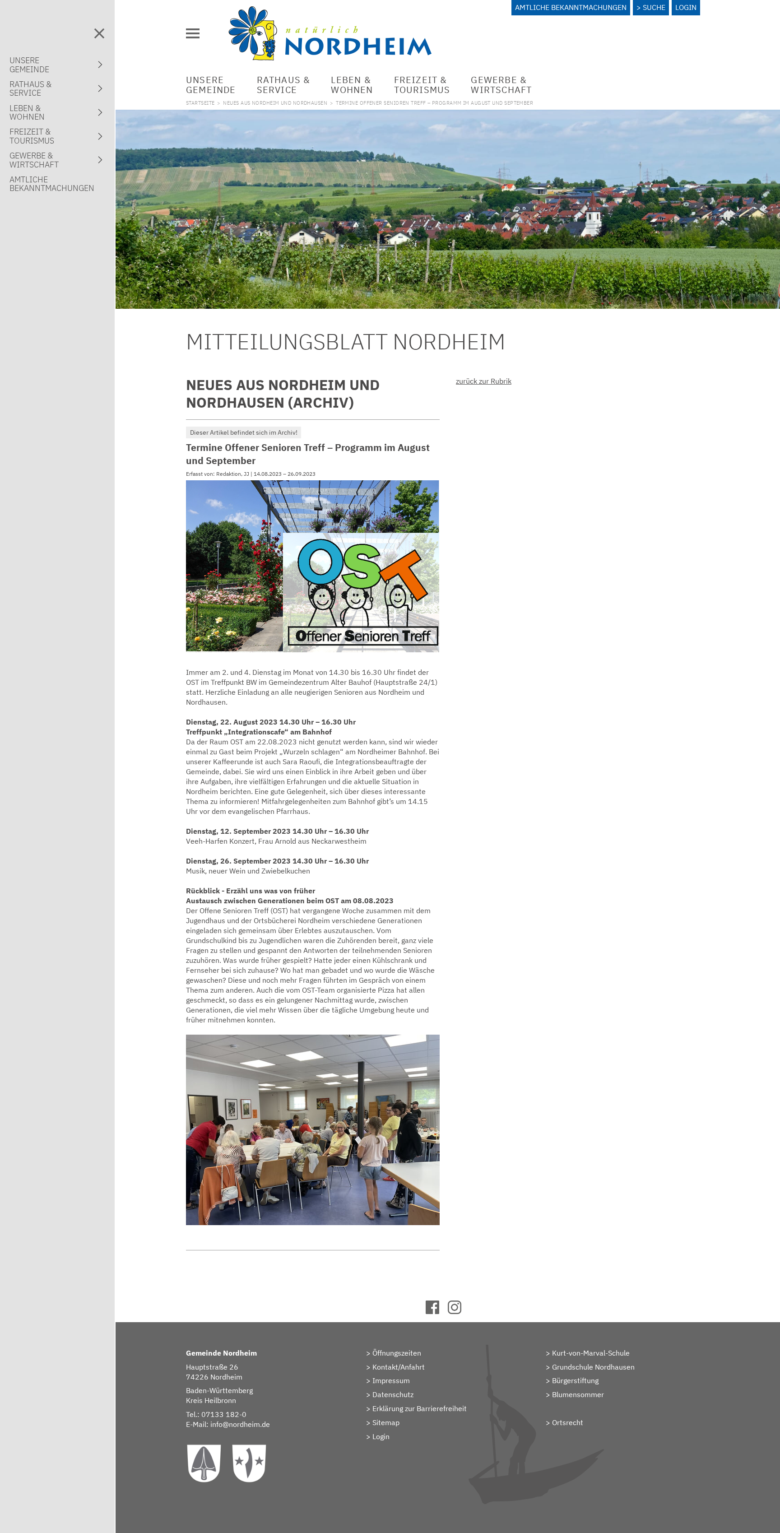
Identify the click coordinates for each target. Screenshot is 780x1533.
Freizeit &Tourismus (422, 85)
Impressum (391, 1380)
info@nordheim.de (240, 1424)
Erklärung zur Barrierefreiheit (419, 1408)
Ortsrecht (567, 1422)
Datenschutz (392, 1394)
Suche (654, 7)
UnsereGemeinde (211, 85)
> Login (378, 1436)
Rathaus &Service (284, 85)
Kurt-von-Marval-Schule (591, 1352)
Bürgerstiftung (575, 1380)
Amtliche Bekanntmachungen (571, 7)
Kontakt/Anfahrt (398, 1366)
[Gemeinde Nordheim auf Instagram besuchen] (459, 1311)
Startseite (200, 103)
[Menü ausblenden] (99, 33)
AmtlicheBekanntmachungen (51, 183)
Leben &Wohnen (352, 85)
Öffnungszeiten (396, 1352)
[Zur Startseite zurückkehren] (330, 11)
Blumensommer (578, 1394)
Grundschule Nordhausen (593, 1366)
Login (685, 7)
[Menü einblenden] (192, 33)
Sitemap (385, 1422)
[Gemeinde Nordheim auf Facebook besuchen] (437, 1311)
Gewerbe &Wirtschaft (501, 85)
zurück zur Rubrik (483, 381)
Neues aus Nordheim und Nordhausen (275, 103)
